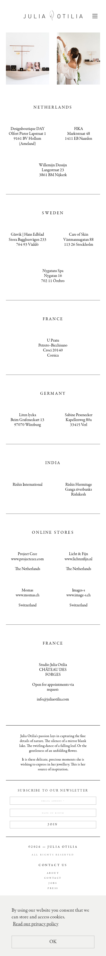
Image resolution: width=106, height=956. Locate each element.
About (53, 873)
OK (53, 941)
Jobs (53, 883)
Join (53, 824)
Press (53, 888)
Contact (53, 878)
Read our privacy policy (35, 924)
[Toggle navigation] (95, 16)
